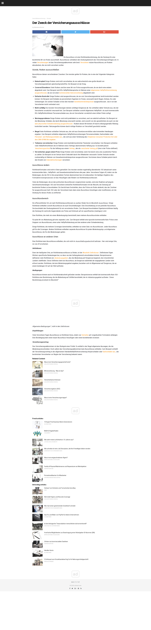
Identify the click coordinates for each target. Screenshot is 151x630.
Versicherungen (42, 62)
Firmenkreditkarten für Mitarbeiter (55, 475)
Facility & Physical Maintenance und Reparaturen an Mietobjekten (65, 466)
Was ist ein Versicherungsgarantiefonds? (57, 362)
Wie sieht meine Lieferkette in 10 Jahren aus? (59, 440)
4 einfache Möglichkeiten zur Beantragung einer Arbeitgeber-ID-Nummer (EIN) (69, 532)
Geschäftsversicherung (38, 18)
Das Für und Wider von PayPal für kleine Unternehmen (61, 515)
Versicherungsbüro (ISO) (52, 389)
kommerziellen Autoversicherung (71, 93)
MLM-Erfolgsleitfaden (51, 431)
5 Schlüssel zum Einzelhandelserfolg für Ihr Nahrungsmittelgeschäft (66, 559)
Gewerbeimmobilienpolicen (84, 102)
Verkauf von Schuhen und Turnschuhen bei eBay (60, 488)
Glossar (49, 18)
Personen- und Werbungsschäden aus (48, 137)
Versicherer (84, 62)
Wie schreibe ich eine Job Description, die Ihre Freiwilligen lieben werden (67, 448)
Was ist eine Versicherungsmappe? (55, 397)
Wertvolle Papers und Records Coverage (57, 497)
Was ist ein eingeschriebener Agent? (56, 457)
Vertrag (71, 148)
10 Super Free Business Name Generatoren (58, 422)
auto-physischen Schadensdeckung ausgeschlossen (54, 124)
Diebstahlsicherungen (54, 160)
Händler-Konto (49, 550)
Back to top (75, 582)
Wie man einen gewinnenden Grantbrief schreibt (59, 506)
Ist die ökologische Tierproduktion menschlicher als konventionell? (65, 523)
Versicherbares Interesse (52, 380)
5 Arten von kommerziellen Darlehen (56, 541)
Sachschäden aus (109, 352)
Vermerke (84, 335)
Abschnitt (91, 253)
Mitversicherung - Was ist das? (54, 371)
